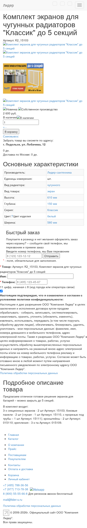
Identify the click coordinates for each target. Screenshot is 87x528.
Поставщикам (17, 455)
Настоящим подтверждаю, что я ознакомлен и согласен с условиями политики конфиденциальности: (41, 297)
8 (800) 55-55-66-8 (15, 493)
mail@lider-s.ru (12, 500)
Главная (13, 435)
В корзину (11, 132)
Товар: (6, 267)
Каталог (13, 439)
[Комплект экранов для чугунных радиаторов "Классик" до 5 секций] (43, 46)
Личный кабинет (19, 479)
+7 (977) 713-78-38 (15, 489)
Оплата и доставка (20, 469)
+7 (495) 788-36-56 (15, 485)
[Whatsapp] (36, 489)
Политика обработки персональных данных (29, 373)
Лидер (8, 5)
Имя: (3, 276)
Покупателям (17, 459)
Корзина (13, 475)
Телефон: (7, 282)
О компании (16, 445)
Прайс (12, 449)
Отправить (51, 256)
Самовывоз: (11, 136)
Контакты (14, 465)
